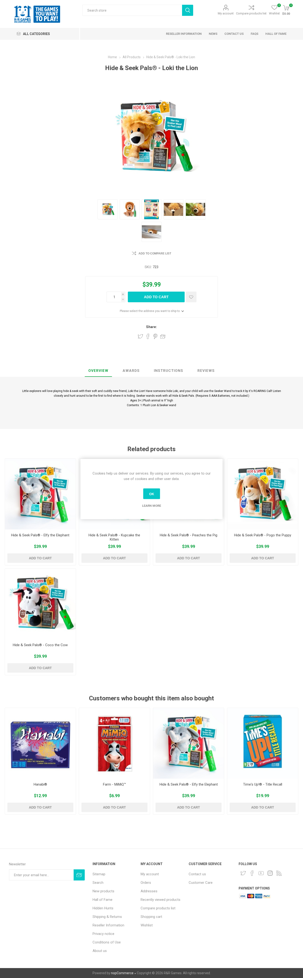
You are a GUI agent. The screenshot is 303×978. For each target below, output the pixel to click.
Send (79, 874)
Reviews (206, 371)
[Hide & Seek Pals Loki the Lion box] (108, 209)
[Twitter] (243, 873)
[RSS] (279, 873)
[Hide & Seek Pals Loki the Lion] (174, 209)
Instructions (168, 371)
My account (226, 13)
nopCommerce (122, 973)
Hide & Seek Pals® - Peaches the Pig (188, 535)
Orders (146, 882)
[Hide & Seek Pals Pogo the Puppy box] (262, 494)
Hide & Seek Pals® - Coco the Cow (40, 645)
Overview (98, 371)
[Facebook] (252, 873)
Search (187, 10)
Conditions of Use (107, 942)
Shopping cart (151, 917)
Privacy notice (103, 934)
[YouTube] (261, 873)
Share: (151, 327)
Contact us (197, 874)
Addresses (149, 891)
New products (103, 891)
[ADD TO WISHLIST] (191, 297)
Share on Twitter (140, 336)
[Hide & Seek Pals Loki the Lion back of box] (152, 209)
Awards (131, 371)
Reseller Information (108, 925)
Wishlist (147, 925)
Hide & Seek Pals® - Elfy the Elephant (40, 535)
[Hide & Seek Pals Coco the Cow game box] (40, 604)
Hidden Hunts (103, 908)
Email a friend (162, 336)
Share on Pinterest (155, 336)
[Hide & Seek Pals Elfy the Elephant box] (40, 494)
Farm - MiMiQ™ (114, 784)
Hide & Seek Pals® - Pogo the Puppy (262, 535)
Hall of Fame (102, 900)
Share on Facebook (148, 336)
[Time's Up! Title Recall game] (262, 743)
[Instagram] (270, 873)
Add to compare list (154, 253)
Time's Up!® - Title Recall (262, 784)
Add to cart (156, 297)
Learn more (151, 505)
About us (100, 951)
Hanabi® (40, 784)
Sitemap (99, 874)
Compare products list (251, 13)
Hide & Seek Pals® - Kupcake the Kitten (114, 537)
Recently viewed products (160, 900)
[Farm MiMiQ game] (114, 743)
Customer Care (201, 882)
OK (151, 494)
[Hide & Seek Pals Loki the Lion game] (130, 209)
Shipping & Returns (107, 917)
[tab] (98, 371)
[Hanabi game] (40, 743)
